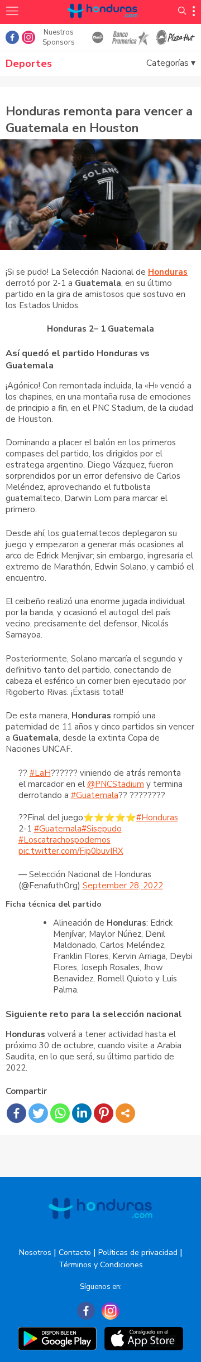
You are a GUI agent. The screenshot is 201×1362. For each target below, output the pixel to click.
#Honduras (157, 817)
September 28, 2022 (123, 885)
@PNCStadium (115, 784)
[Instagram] (110, 1311)
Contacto (75, 1252)
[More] (125, 1113)
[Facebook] (16, 1113)
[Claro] (98, 37)
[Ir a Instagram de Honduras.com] (28, 37)
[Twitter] (38, 1113)
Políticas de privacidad (138, 1252)
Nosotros (35, 1252)
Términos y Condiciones (101, 1264)
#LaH (40, 773)
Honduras (168, 272)
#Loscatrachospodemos (64, 839)
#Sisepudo (102, 828)
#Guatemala (94, 795)
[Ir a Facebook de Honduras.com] (12, 37)
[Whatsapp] (60, 1113)
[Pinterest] (103, 1113)
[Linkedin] (82, 1113)
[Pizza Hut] (175, 37)
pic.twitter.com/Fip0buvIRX (70, 851)
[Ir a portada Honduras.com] (102, 23)
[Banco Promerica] (130, 37)
